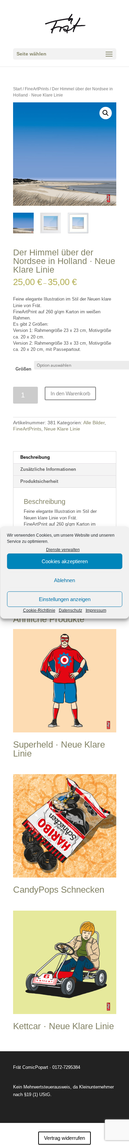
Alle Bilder (94, 422)
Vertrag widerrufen (64, 1138)
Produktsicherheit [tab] (39, 481)
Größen (23, 369)
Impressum (96, 610)
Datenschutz (70, 610)
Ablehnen (64, 580)
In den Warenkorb (70, 393)
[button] (105, 113)
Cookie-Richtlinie (39, 610)
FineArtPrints (37, 89)
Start (17, 89)
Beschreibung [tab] (35, 457)
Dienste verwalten (63, 549)
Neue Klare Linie (62, 429)
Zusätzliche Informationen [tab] (48, 469)
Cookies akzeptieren (65, 561)
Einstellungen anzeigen (64, 599)
